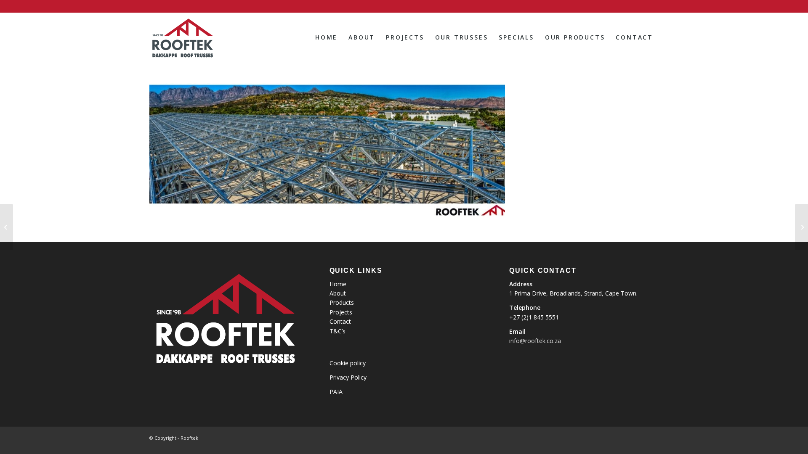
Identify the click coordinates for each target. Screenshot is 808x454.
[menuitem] (326, 37)
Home (338, 284)
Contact (340, 321)
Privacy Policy (348, 377)
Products (342, 302)
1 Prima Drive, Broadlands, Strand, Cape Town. (573, 293)
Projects (341, 312)
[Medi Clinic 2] (801, 227)
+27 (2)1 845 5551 (534, 317)
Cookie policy (348, 363)
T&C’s (338, 331)
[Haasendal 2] (6, 227)
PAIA (336, 392)
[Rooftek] (182, 37)
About (338, 293)
